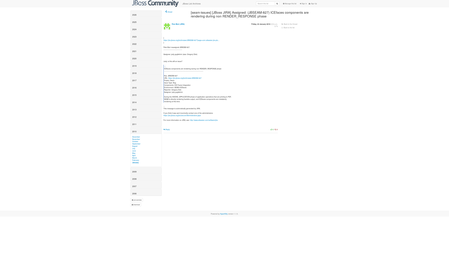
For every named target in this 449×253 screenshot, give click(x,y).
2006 (134, 193)
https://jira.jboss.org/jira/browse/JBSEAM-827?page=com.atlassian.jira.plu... (191, 40)
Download (136, 205)
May (133, 153)
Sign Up (314, 3)
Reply (167, 129)
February (135, 160)
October (135, 141)
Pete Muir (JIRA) (178, 24)
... (165, 66)
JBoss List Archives (191, 3)
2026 (134, 14)
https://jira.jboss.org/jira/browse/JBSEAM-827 (185, 78)
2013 (134, 109)
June (134, 151)
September (136, 144)
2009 (134, 171)
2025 (134, 22)
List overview (137, 200)
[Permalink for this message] (277, 26)
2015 (134, 95)
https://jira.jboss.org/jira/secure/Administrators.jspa (182, 115)
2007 (134, 186)
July (133, 148)
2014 (134, 102)
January (135, 162)
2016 (134, 87)
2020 (134, 58)
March (134, 158)
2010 (134, 131)
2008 (134, 178)
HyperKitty (224, 214)
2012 (134, 116)
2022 (134, 44)
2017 (134, 80)
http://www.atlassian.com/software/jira (204, 120)
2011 (134, 124)
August (134, 146)
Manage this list (290, 3)
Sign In (304, 3)
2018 (134, 73)
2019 (134, 65)
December (136, 137)
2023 (134, 36)
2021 (134, 51)
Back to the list (289, 27)
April (134, 155)
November (136, 139)
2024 (134, 29)
